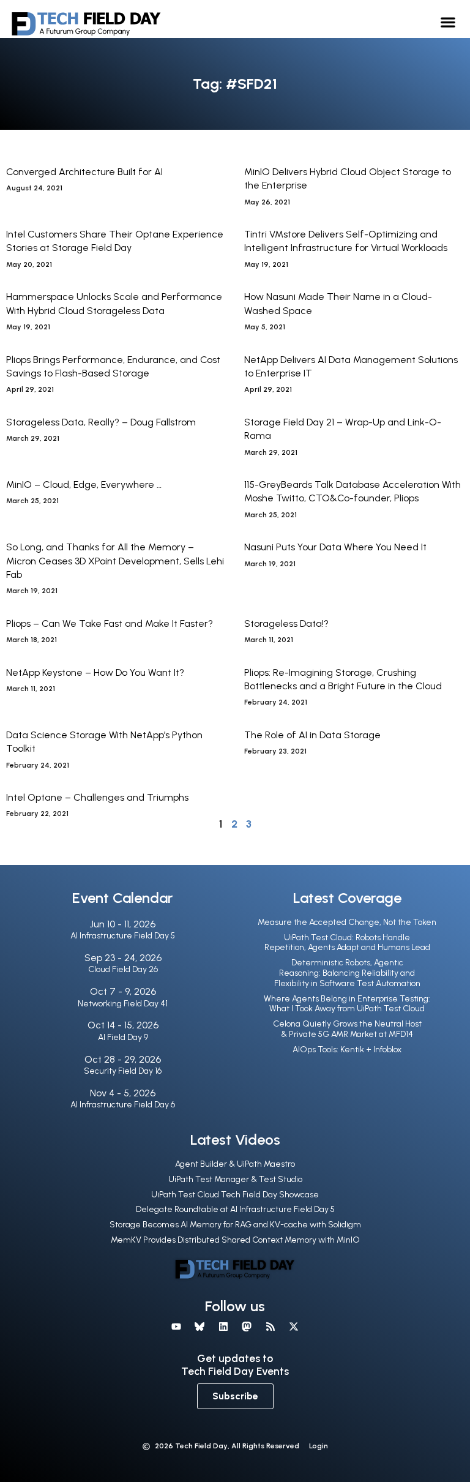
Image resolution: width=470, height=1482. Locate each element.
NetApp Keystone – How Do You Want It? (95, 672)
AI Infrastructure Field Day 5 (122, 935)
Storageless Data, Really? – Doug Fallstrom (101, 422)
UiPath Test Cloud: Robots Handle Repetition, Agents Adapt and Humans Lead (347, 942)
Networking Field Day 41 (123, 1003)
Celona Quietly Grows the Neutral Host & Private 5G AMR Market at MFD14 (347, 1029)
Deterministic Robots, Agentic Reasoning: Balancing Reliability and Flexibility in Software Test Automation (347, 973)
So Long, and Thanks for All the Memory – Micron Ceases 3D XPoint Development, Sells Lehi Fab (115, 560)
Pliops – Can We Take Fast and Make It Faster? (109, 623)
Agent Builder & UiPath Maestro (235, 1164)
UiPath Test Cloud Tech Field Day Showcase (235, 1194)
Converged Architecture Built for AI (84, 172)
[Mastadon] (246, 1326)
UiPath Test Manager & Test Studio (235, 1179)
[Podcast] (270, 1326)
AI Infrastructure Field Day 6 (122, 1104)
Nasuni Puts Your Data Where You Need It (335, 547)
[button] (448, 22)
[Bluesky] (199, 1326)
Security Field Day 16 (123, 1071)
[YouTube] (176, 1326)
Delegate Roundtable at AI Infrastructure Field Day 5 (235, 1209)
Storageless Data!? (286, 623)
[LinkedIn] (223, 1326)
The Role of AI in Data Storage (312, 735)
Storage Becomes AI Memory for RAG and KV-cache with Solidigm (235, 1224)
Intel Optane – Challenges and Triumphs (97, 797)
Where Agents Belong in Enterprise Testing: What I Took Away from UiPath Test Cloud (347, 1004)
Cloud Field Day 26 (123, 969)
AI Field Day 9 (123, 1037)
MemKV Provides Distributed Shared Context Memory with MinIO (235, 1240)
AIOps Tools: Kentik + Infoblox (347, 1049)
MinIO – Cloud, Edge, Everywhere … (84, 484)
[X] (293, 1326)
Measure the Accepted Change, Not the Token (347, 922)
